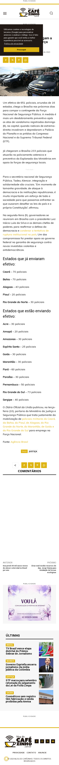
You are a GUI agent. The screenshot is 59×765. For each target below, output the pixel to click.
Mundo (10, 661)
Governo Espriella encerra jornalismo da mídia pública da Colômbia (21, 667)
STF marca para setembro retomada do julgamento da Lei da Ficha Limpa (21, 683)
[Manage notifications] (6, 758)
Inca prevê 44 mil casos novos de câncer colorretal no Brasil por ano (15, 568)
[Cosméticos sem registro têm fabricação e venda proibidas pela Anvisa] (46, 697)
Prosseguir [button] (21, 50)
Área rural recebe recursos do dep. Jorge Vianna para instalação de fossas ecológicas (43, 569)
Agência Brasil (19, 441)
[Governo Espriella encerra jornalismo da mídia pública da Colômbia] (46, 665)
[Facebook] (6, 60)
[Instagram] (42, 741)
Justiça (33, 451)
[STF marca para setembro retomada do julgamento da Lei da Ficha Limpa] (46, 681)
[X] (12, 60)
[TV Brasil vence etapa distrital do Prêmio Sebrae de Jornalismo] (46, 649)
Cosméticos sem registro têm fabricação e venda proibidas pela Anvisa (21, 699)
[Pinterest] (19, 60)
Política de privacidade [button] (13, 44)
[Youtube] (53, 741)
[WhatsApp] (25, 60)
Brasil (10, 645)
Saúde (10, 692)
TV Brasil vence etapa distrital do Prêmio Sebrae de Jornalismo (19, 651)
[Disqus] (29, 516)
